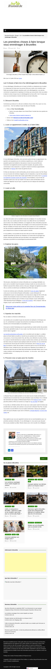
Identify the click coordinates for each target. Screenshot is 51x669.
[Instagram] (12, 450)
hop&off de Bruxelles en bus (21, 120)
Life (20, 35)
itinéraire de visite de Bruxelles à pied (23, 117)
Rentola (13, 168)
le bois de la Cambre (27, 300)
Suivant (43, 458)
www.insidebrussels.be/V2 (14, 446)
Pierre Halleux (24, 659)
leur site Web (34, 401)
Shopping (40, 479)
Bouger (17, 35)
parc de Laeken (35, 291)
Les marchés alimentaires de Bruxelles (13, 334)
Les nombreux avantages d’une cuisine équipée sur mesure (12, 483)
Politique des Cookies (9, 655)
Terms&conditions (18, 655)
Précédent (8, 458)
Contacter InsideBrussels (13, 661)
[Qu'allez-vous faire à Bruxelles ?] (15, 589)
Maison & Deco (38, 522)
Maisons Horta (37, 399)
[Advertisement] (25, 18)
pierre (6, 48)
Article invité (8, 479)
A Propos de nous (27, 655)
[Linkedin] (9, 450)
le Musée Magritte (34, 410)
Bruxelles (12, 35)
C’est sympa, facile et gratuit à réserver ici (20, 115)
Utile (29, 481)
